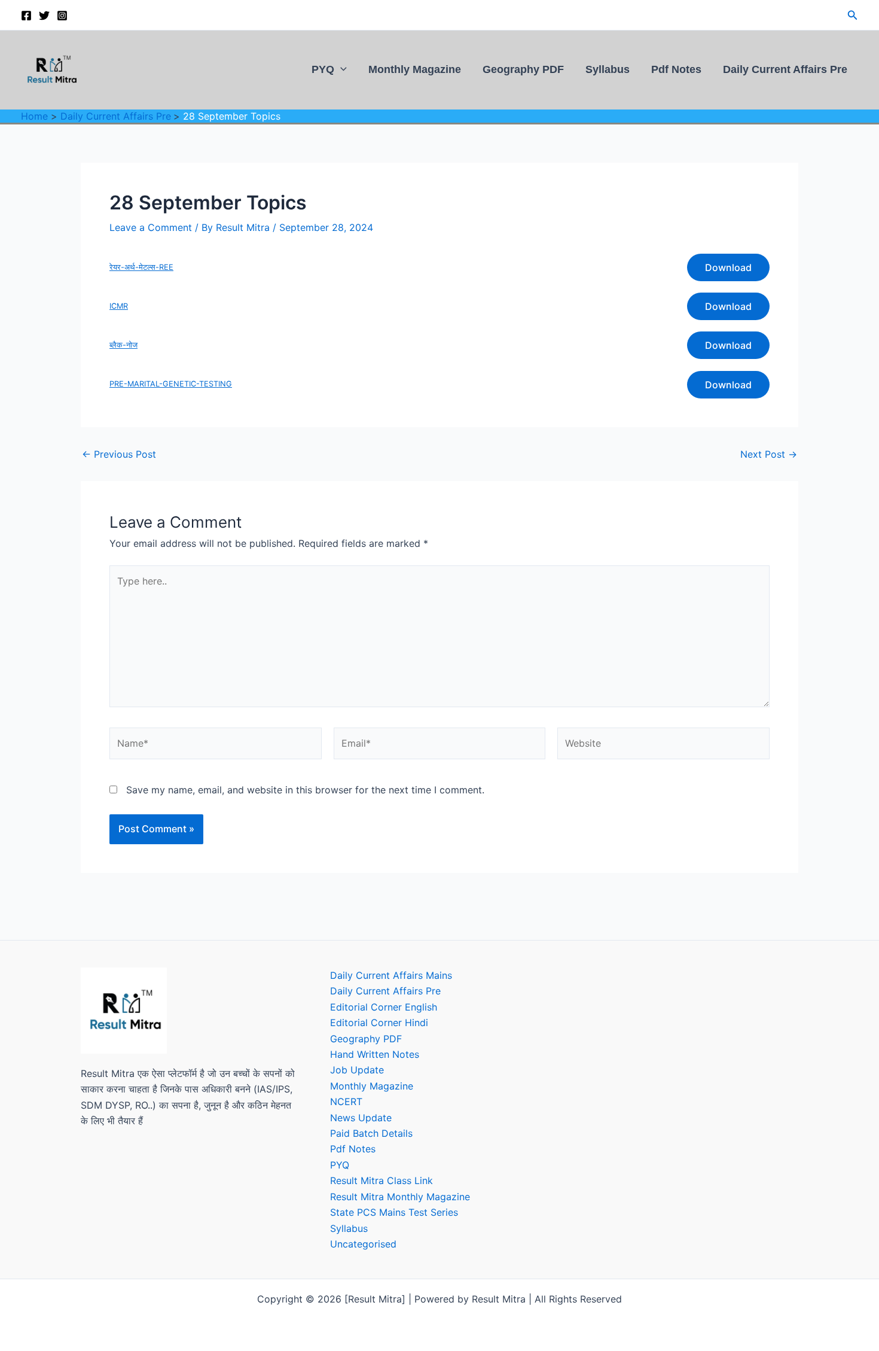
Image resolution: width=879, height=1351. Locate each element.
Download (728, 267)
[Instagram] (62, 15)
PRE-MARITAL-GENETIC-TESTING (170, 383)
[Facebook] (26, 15)
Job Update (357, 1070)
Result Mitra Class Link (381, 1180)
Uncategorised (363, 1244)
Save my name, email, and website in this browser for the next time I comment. (305, 790)
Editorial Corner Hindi (379, 1023)
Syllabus (607, 69)
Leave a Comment (150, 227)
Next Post (768, 454)
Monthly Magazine (414, 69)
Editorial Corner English (383, 1007)
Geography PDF (523, 69)
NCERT (346, 1101)
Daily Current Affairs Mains (391, 975)
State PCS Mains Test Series (394, 1212)
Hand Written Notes (374, 1054)
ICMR (118, 306)
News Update (361, 1118)
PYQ (323, 69)
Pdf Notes (676, 69)
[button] (852, 15)
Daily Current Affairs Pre (785, 69)
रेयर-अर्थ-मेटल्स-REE (141, 267)
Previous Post (119, 454)
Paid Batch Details (371, 1133)
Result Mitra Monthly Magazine (400, 1197)
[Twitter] (44, 15)
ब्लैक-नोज (123, 344)
